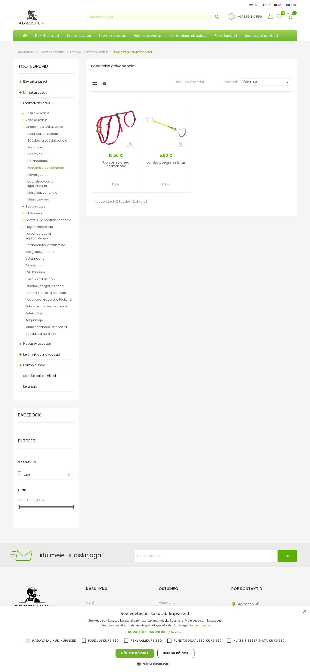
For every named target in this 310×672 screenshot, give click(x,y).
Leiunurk (30, 386)
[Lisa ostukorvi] (130, 185)
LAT (280, 5)
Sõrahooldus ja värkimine (45, 245)
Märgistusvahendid (42, 193)
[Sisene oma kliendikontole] (271, 16)
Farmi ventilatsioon (40, 279)
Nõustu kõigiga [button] (134, 653)
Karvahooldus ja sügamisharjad (38, 236)
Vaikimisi (266, 82)
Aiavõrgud (35, 175)
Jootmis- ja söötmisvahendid (48, 220)
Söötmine (34, 154)
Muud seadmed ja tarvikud (46, 327)
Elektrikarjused (35, 81)
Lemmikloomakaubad (41, 354)
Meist (90, 602)
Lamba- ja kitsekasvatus (44, 127)
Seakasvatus (35, 206)
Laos (27, 474)
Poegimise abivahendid (45, 168)
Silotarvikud (34, 213)
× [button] (304, 611)
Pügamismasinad (39, 227)
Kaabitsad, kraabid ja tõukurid (48, 299)
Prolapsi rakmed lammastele (115, 164)
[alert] (155, 639)
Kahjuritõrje (34, 320)
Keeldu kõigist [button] (176, 653)
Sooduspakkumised (40, 334)
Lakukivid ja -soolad (42, 134)
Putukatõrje (34, 313)
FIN (268, 5)
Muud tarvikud (38, 199)
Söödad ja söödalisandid (47, 140)
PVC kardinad (35, 272)
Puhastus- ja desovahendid (46, 306)
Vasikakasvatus (37, 113)
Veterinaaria (35, 258)
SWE (293, 5)
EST (256, 5)
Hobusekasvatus (37, 343)
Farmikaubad (34, 365)
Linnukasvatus (35, 92)
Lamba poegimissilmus (166, 162)
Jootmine (34, 147)
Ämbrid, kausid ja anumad (45, 293)
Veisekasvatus (36, 120)
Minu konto (167, 602)
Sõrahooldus (37, 161)
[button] (155, 632)
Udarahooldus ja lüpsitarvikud (40, 183)
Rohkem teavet (199, 625)
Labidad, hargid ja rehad (44, 286)
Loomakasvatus (36, 103)
